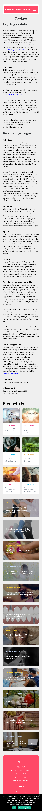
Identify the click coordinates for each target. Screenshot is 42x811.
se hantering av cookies (14, 49)
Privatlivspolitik (24, 808)
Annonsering (21, 792)
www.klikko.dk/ (23, 780)
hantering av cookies (12, 95)
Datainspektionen (11, 373)
